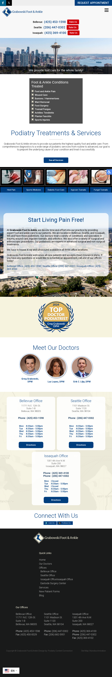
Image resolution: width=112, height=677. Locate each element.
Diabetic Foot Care (56, 190)
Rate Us (73, 22)
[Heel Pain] (11, 182)
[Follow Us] (9, 4)
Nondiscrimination (98, 651)
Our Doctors (45, 563)
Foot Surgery (41, 105)
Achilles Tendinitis (44, 112)
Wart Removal (42, 102)
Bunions (39, 98)
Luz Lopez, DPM (56, 381)
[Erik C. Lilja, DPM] (82, 367)
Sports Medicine (33, 190)
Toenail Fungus (43, 109)
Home (42, 559)
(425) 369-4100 (55, 33)
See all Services (56, 160)
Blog (41, 595)
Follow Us (66, 523)
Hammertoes (52, 98)
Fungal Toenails (101, 190)
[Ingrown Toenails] (78, 182)
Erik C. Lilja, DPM (82, 381)
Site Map (85, 651)
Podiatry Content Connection (60, 651)
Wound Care (41, 95)
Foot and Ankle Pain (45, 91)
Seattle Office (47, 575)
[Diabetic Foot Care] (56, 182)
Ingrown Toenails (78, 190)
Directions (31, 445)
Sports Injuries (42, 119)
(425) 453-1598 (55, 22)
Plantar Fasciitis (43, 116)
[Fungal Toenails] (101, 182)
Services (43, 587)
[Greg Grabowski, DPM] (30, 364)
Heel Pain (11, 190)
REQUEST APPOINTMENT (93, 3)
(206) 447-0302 (54, 27)
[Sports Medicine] (33, 182)
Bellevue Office (48, 571)
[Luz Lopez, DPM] (56, 367)
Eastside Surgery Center (53, 583)
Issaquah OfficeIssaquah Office (56, 579)
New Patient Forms (49, 591)
